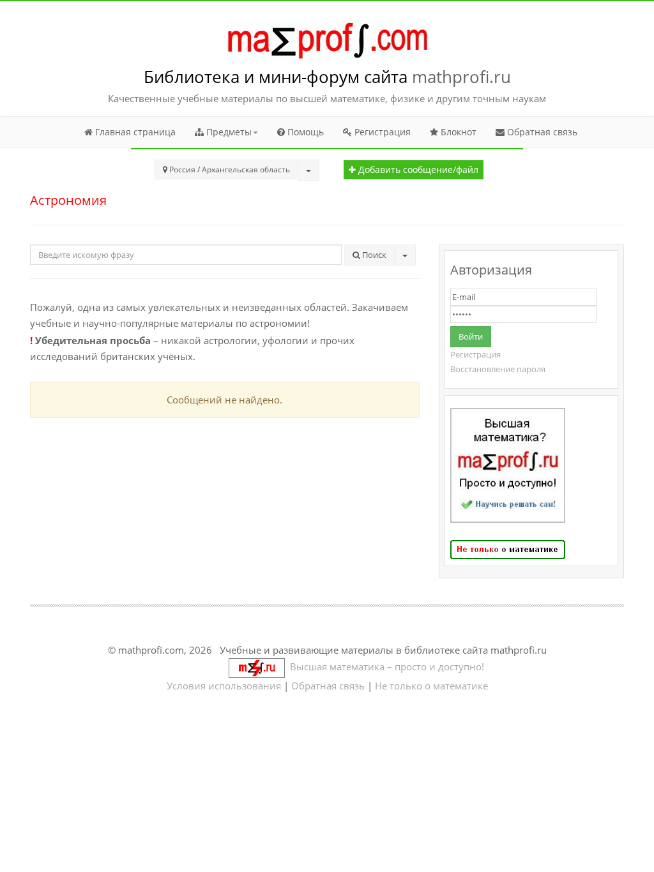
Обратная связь (541, 132)
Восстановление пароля (497, 369)
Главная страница (134, 132)
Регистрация (381, 132)
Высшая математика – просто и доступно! (384, 666)
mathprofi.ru (461, 76)
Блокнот (457, 132)
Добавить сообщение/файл (417, 170)
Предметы (228, 132)
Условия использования (224, 685)
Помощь (304, 132)
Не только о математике (431, 685)
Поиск (373, 254)
